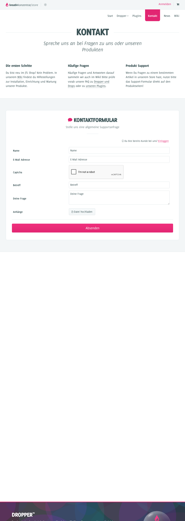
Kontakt (152, 16)
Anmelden (165, 4)
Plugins (136, 16)
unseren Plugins (96, 86)
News (167, 16)
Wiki (176, 16)
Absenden (92, 228)
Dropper (122, 16)
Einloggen (163, 141)
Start (110, 16)
